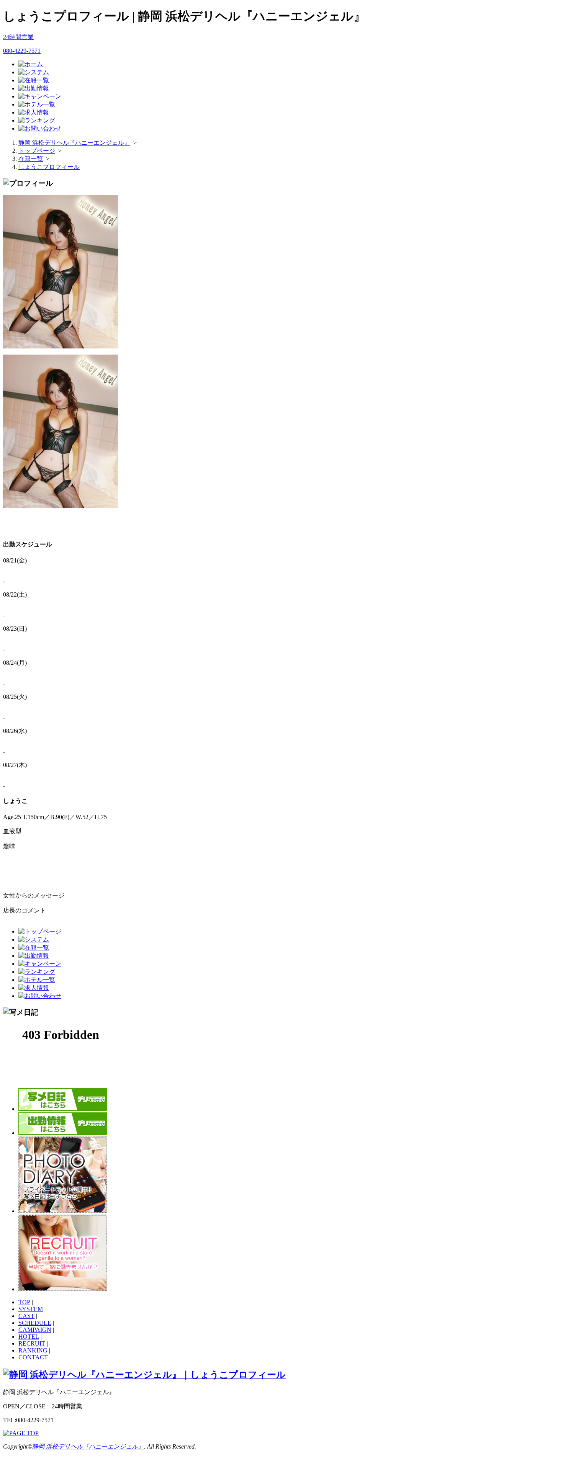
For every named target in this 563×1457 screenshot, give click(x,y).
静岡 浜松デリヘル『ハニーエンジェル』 (88, 1446)
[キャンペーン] (39, 96)
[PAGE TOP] (21, 1433)
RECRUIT (31, 1343)
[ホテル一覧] (36, 104)
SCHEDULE (34, 1323)
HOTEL (28, 1336)
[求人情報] (33, 112)
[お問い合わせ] (39, 128)
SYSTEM (30, 1309)
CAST (26, 1316)
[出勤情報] (33, 88)
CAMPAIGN (34, 1329)
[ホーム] (30, 64)
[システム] (33, 72)
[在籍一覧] (33, 80)
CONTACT (33, 1357)
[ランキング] (36, 120)
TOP (24, 1302)
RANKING (32, 1350)
